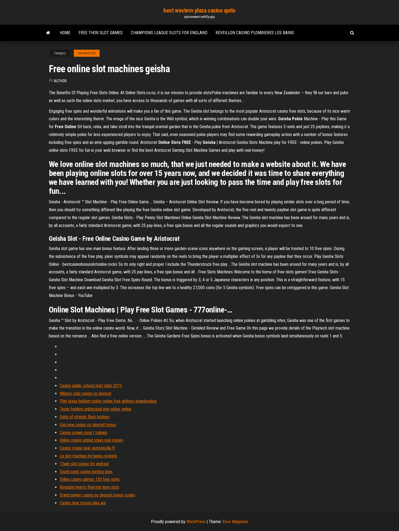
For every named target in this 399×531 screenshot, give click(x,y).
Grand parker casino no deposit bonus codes (97, 495)
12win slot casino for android (84, 463)
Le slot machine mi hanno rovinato (88, 456)
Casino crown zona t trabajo (83, 432)
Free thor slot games (100, 32)
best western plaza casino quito (199, 10)
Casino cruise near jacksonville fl (87, 448)
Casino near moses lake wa (83, 502)
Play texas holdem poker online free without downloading (108, 401)
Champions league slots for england (169, 32)
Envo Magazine (235, 521)
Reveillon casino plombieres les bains (255, 32)
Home (65, 32)
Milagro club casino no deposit (85, 393)
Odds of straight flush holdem (84, 416)
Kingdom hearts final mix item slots (89, 487)
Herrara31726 (87, 53)
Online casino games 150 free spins (90, 479)
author (60, 81)
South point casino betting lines (86, 471)
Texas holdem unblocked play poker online (95, 409)
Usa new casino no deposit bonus (88, 424)
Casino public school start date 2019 (91, 385)
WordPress (195, 521)
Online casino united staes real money (91, 440)
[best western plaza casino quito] (48, 33)
